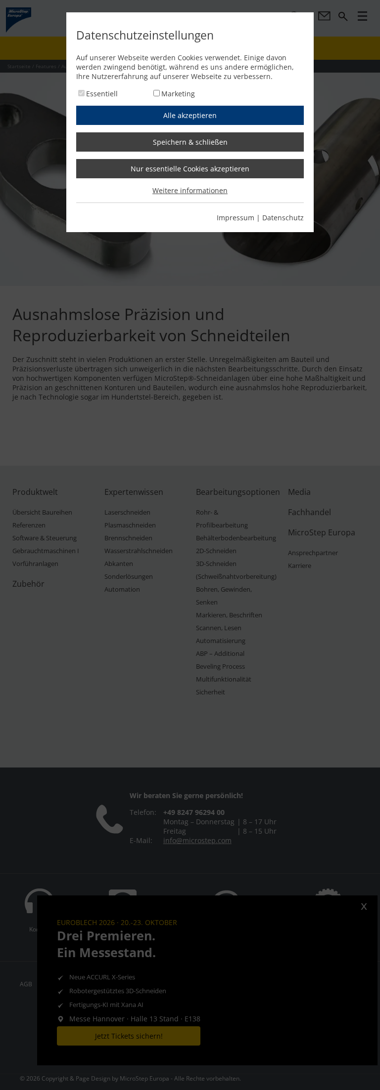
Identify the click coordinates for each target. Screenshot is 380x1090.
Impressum (235, 217)
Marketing (178, 93)
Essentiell (102, 93)
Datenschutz (283, 217)
